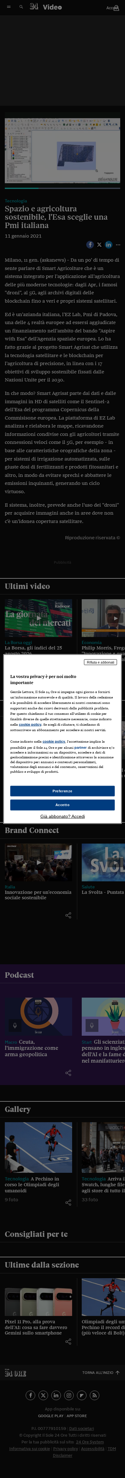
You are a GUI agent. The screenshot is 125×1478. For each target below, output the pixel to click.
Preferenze (62, 791)
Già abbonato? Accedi (62, 816)
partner (80, 747)
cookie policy (30, 724)
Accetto (62, 805)
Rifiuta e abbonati (100, 662)
